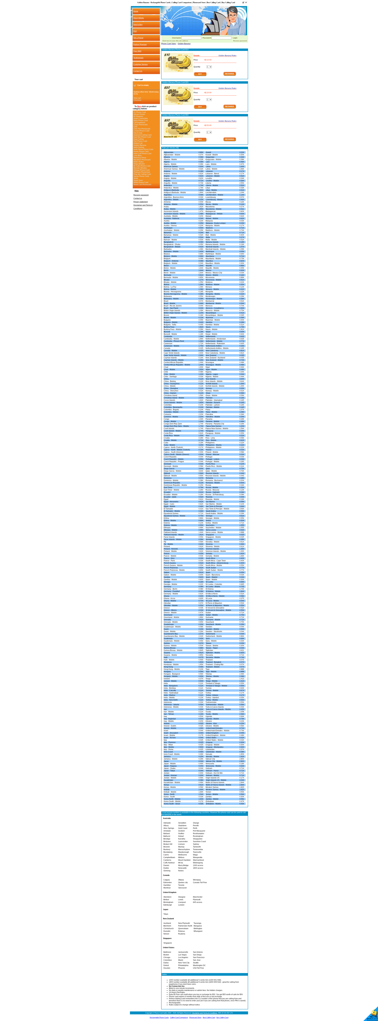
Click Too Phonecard (141, 129)
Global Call (137, 143)
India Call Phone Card (142, 154)
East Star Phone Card (142, 137)
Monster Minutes (140, 168)
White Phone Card (140, 182)
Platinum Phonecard (141, 172)
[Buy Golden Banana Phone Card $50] (200, 141)
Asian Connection (140, 118)
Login (235, 38)
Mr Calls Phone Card (141, 166)
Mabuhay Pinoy (139, 158)
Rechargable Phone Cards (159, 1017)
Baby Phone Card (140, 120)
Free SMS (137, 51)
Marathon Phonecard (141, 160)
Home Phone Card (141, 151)
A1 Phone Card (139, 112)
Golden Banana (139, 145)
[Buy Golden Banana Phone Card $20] (200, 109)
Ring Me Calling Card (142, 174)
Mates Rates (138, 162)
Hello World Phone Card (143, 149)
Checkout (137, 100)
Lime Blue (137, 156)
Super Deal (138, 180)
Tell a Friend (138, 38)
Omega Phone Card (141, 170)
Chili (135, 127)
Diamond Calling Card (142, 135)
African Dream (139, 114)
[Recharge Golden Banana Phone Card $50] (229, 141)
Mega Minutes (139, 164)
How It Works (138, 18)
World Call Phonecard (142, 184)
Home (135, 11)
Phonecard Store (195, 1017)
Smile (135, 178)
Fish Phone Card (140, 141)
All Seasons (138, 116)
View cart (137, 98)
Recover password (141, 195)
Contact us (137, 198)
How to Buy (137, 25)
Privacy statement (140, 202)
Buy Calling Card (222, 1017)
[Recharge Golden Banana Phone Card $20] (229, 108)
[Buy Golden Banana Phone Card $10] (200, 76)
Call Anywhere (139, 123)
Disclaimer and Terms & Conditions (204, 1013)
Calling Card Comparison (179, 1017)
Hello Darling (138, 147)
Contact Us (137, 71)
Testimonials (138, 58)
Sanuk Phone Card (141, 176)
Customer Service (140, 64)
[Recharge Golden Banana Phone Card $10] (229, 75)
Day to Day (137, 133)
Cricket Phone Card (141, 131)
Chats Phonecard (140, 125)
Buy (139, 106)
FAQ (135, 31)
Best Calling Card (209, 1017)
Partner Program (140, 45)
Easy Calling (138, 139)
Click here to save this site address (175, 41)
